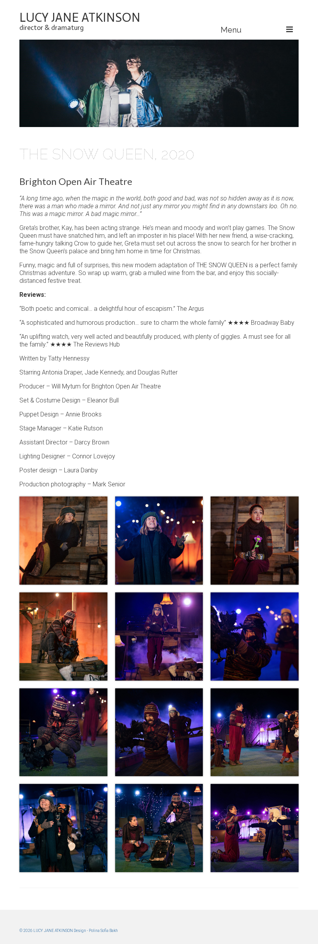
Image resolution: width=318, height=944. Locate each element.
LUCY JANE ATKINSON (79, 17)
